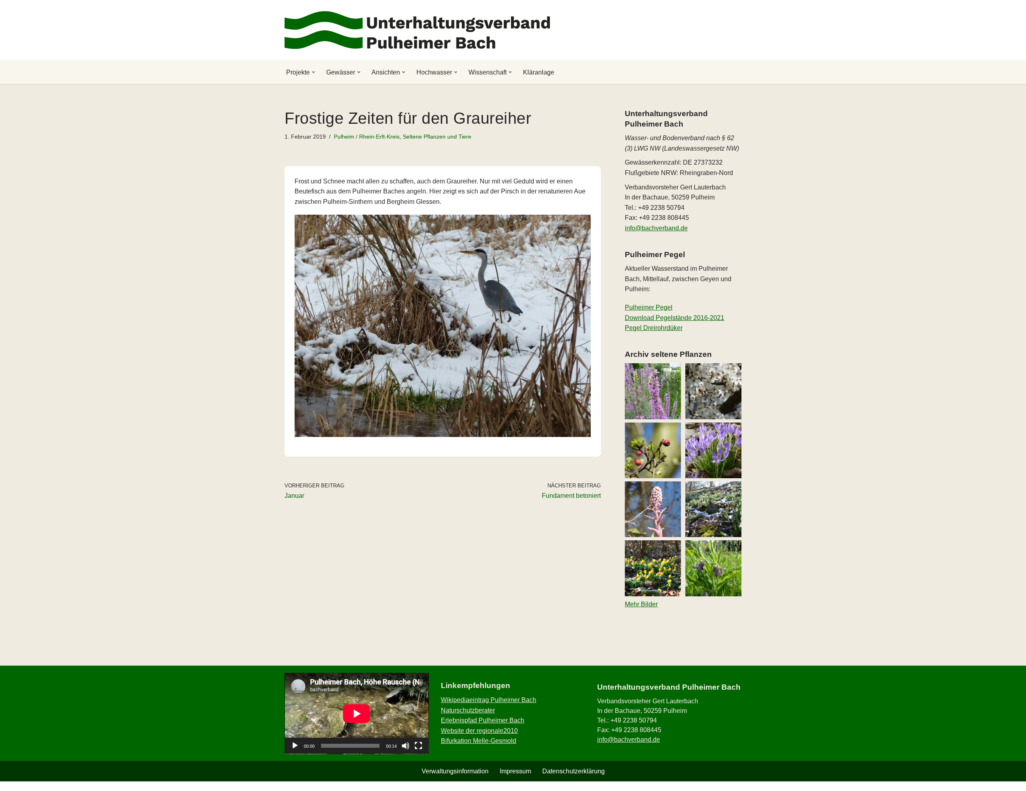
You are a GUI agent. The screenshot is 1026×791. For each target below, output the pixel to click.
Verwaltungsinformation (455, 771)
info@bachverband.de (656, 228)
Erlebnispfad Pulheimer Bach (482, 720)
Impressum (515, 771)
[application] (357, 713)
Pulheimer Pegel (649, 307)
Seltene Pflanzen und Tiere (437, 136)
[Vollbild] (418, 746)
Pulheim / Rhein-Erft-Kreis (367, 136)
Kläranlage (538, 72)
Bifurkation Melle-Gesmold (478, 740)
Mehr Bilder (641, 604)
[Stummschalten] (406, 746)
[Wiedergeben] (295, 746)
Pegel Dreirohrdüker (654, 327)
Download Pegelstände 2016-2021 (674, 317)
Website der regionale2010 (479, 730)
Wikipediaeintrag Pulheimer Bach (488, 699)
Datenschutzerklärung (573, 771)
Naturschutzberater (468, 710)
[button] (313, 72)
